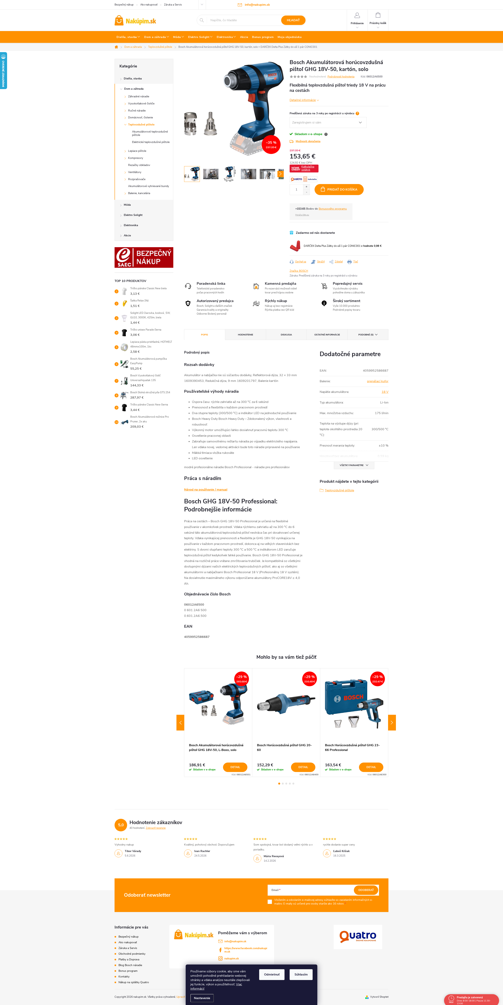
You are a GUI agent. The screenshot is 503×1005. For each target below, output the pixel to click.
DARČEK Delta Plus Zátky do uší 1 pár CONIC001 (343, 246)
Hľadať (293, 20)
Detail (235, 767)
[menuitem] (128, 37)
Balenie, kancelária (139, 193)
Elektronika (131, 225)
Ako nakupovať (148, 4)
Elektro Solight (133, 215)
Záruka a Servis (173, 4)
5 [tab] (293, 784)
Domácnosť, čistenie (140, 117)
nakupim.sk (231, 958)
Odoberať (366, 890)
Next (392, 722)
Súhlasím (301, 974)
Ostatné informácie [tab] (327, 334)
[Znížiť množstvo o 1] (306, 192)
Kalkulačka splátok (307, 168)
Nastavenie (202, 998)
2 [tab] (283, 784)
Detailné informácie (303, 100)
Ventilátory (134, 172)
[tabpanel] (218, 722)
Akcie (127, 235)
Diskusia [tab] (286, 334)
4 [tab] (290, 784)
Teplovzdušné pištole (141, 124)
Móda (127, 205)
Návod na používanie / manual (205, 489)
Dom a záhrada (134, 89)
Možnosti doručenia (308, 141)
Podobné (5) (366, 334)
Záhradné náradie (138, 96)
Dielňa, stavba (133, 78)
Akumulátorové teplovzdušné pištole (150, 133)
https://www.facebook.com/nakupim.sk (245, 949)
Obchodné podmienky (131, 954)
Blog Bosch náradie (130, 965)
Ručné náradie (137, 110)
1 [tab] (279, 784)
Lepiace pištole (137, 151)
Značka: (299, 271)
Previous (180, 722)
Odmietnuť (272, 974)
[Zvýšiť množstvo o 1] (306, 187)
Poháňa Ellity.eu (302, 215)
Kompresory (135, 158)
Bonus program (128, 971)
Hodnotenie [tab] (245, 334)
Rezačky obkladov (139, 165)
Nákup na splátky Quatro (133, 982)
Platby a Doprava (128, 959)
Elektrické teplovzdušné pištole (151, 142)
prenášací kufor (377, 381)
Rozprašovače (136, 179)
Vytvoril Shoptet (379, 997)
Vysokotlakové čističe (141, 103)
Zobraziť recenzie (156, 828)
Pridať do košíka (342, 189)
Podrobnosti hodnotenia (341, 76)
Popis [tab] (204, 334)
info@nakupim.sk (235, 941)
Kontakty (123, 976)
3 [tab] (286, 784)
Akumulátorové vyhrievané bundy (148, 186)
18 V (385, 392)
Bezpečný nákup (124, 4)
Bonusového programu (333, 209)
